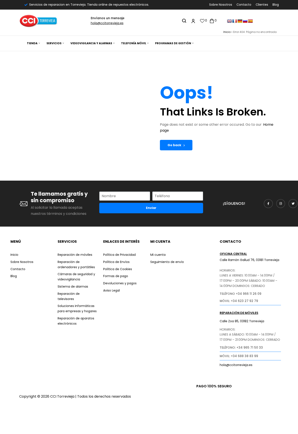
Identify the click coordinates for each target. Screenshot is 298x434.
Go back (174, 145)
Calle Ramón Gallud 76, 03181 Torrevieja (249, 260)
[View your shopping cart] (212, 21)
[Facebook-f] (268, 203)
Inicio (227, 32)
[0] (202, 21)
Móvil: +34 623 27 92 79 (239, 301)
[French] (234, 21)
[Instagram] (280, 203)
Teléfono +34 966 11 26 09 (240, 294)
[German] (240, 21)
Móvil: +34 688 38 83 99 (239, 356)
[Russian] (245, 21)
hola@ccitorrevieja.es (107, 23)
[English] (229, 21)
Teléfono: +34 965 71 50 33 (241, 347)
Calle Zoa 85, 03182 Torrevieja (242, 321)
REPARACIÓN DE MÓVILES (239, 313)
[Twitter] (293, 203)
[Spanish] (250, 21)
